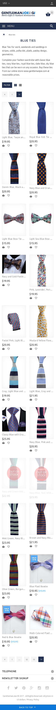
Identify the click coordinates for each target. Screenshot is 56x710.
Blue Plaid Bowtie (38, 586)
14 (41, 659)
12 (27, 659)
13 (34, 659)
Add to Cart (32, 145)
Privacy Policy (33, 699)
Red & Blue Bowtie (11, 637)
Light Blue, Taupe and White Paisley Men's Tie (26, 137)
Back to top (26, 707)
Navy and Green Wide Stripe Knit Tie (21, 491)
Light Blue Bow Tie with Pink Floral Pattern (24, 239)
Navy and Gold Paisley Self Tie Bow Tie (22, 276)
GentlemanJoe (10, 696)
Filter (7, 85)
